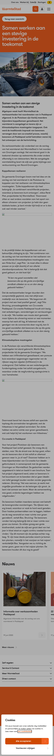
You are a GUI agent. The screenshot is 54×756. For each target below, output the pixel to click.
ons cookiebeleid (25, 731)
